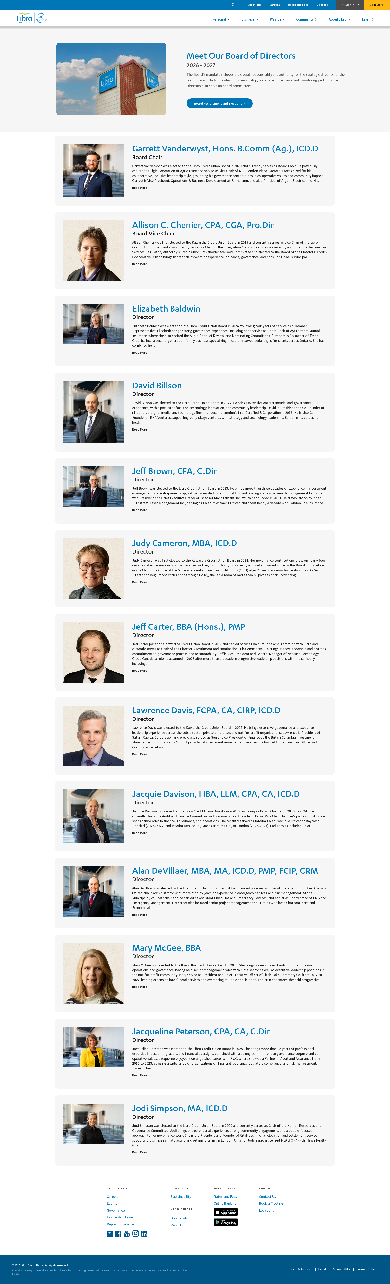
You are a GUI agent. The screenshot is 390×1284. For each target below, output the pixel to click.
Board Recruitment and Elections (218, 103)
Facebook (118, 1234)
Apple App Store (226, 1212)
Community (305, 19)
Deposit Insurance (120, 1224)
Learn (366, 19)
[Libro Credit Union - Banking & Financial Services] (31, 18)
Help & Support (301, 1269)
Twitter (110, 1234)
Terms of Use (365, 1269)
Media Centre (181, 1209)
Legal (322, 1269)
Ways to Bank (224, 1188)
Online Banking (225, 1203)
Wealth (275, 19)
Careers (274, 5)
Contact (322, 5)
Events (112, 1203)
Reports (177, 1225)
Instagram (135, 1233)
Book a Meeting (271, 1203)
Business (248, 19)
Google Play (226, 1222)
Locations (254, 5)
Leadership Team (120, 1217)
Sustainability (181, 1196)
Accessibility (341, 1269)
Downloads (179, 1218)
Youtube (127, 1234)
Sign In (349, 5)
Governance (116, 1210)
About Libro (338, 19)
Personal (219, 19)
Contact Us (267, 1196)
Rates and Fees (298, 5)
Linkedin (144, 1234)
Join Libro (377, 5)
